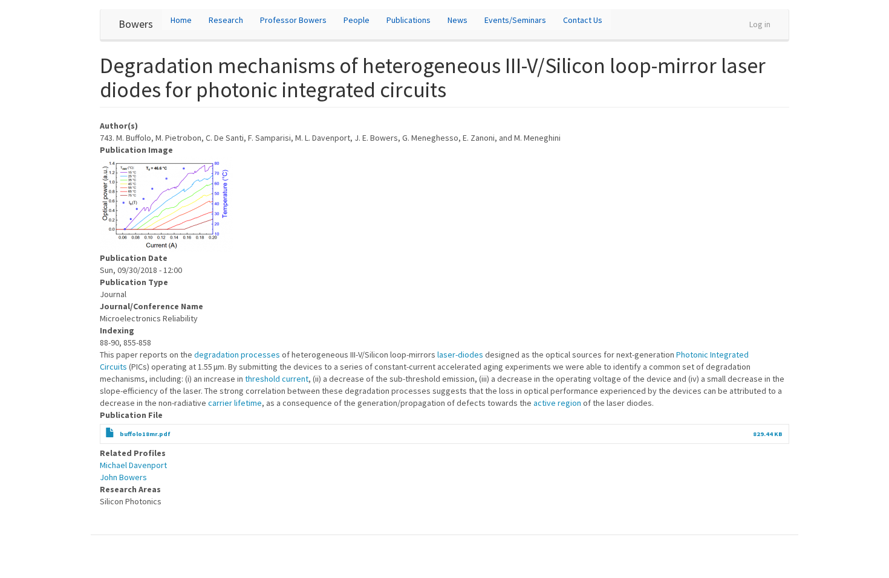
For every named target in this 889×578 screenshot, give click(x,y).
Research (226, 19)
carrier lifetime (235, 402)
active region (557, 402)
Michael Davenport (133, 465)
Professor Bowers (293, 19)
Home (181, 19)
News (457, 19)
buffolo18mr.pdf (145, 434)
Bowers (136, 24)
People (357, 19)
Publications (408, 19)
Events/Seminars (515, 19)
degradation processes (237, 354)
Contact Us (582, 19)
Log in (759, 24)
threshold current (276, 378)
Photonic (692, 354)
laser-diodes (460, 354)
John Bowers (123, 477)
